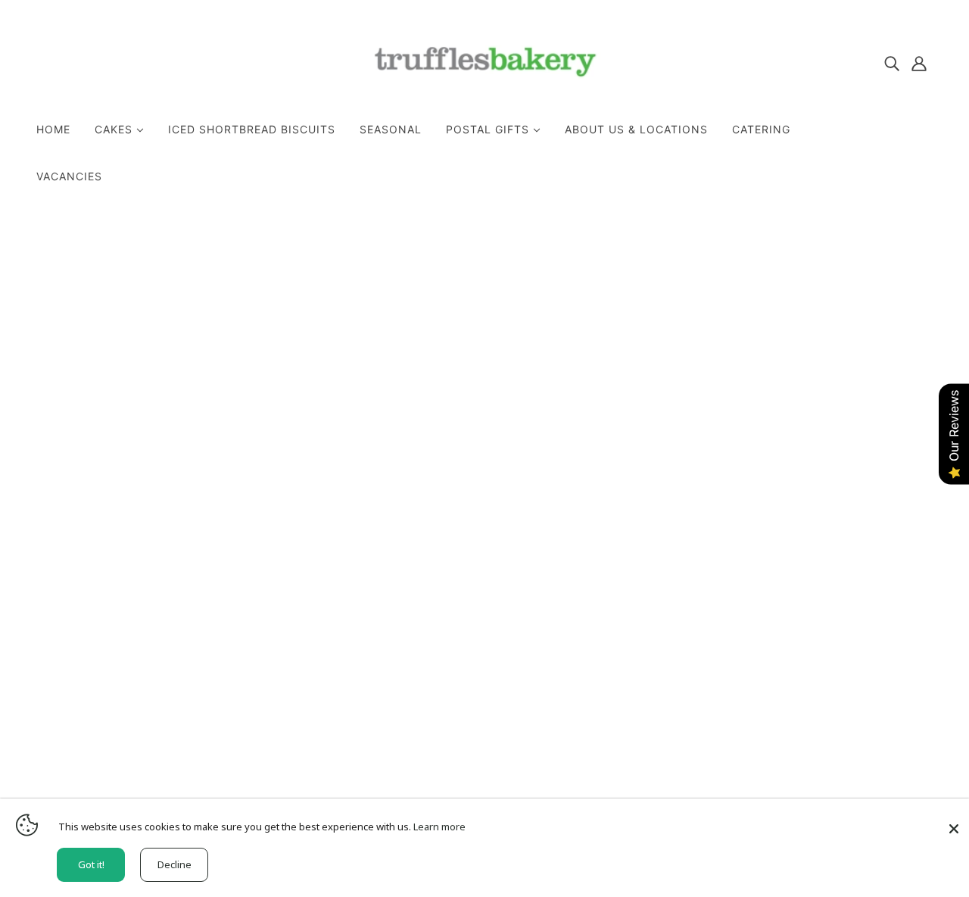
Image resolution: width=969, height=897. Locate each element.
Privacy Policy (453, 606)
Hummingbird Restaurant (484, 642)
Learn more (439, 826)
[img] (891, 62)
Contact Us (445, 624)
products (624, 407)
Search (433, 587)
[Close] (953, 823)
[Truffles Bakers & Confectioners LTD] (485, 94)
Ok (900, 644)
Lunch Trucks (451, 660)
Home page (440, 407)
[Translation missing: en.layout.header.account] (919, 62)
